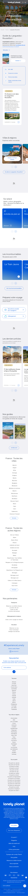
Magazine (14, 840)
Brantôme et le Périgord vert (15, 570)
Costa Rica (14, 687)
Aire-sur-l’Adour (14, 535)
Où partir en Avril (14, 768)
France (14, 12)
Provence (14, 740)
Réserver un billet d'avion (14, 860)
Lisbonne (14, 725)
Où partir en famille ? (14, 788)
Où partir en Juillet (14, 773)
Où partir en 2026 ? (14, 790)
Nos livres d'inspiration (14, 830)
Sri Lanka (14, 707)
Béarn (14, 555)
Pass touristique (14, 629)
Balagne (14, 553)
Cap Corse (15, 585)
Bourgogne (15, 567)
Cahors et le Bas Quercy (14, 580)
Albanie (14, 682)
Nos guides (14, 825)
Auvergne (14, 550)
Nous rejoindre (14, 863)
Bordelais (14, 565)
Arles (14, 470)
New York (14, 735)
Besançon (14, 485)
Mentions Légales (7, 889)
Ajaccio (14, 465)
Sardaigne (14, 744)
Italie (14, 699)
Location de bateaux (14, 611)
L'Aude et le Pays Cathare (12, 158)
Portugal (14, 706)
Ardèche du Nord (14, 545)
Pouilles (14, 738)
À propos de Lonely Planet (14, 854)
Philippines (14, 704)
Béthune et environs (14, 488)
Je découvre (14, 447)
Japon (14, 700)
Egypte (14, 690)
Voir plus (5, 50)
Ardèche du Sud (14, 547)
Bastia (14, 478)
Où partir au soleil (14, 787)
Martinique (14, 732)
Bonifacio (14, 496)
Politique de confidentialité (17, 889)
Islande (14, 697)
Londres (14, 726)
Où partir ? (14, 837)
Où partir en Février (14, 764)
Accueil (2, 29)
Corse (14, 723)
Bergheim (14, 483)
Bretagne (14, 572)
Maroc (14, 702)
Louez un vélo (14, 609)
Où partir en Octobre (14, 778)
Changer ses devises (14, 631)
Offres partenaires (14, 849)
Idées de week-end (14, 843)
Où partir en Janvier (14, 763)
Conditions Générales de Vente (9, 892)
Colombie (14, 688)
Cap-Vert (14, 685)
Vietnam (14, 754)
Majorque (14, 730)
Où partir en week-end (14, 783)
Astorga (14, 473)
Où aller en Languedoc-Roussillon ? (14, 172)
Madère (14, 752)
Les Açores (14, 747)
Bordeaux (14, 498)
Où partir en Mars (14, 766)
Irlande (14, 695)
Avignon (14, 475)
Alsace (15, 542)
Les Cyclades (14, 721)
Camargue (14, 583)
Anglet (14, 467)
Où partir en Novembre (14, 780)
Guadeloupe (14, 728)
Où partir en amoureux (14, 785)
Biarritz (15, 491)
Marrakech (14, 733)
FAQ (14, 846)
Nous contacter (14, 866)
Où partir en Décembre (14, 782)
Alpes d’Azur (14, 540)
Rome (14, 742)
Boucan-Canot (15, 501)
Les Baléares (14, 749)
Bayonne (14, 480)
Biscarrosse (14, 493)
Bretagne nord (15, 575)
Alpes (14, 537)
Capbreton (15, 511)
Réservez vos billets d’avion (14, 606)
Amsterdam (14, 718)
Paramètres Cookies (21, 892)
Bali (14, 720)
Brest (14, 503)
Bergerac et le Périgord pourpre (14, 562)
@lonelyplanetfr (15, 651)
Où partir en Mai (14, 770)
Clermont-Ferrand (15, 514)
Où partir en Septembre (14, 776)
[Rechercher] (22, 2)
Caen (14, 506)
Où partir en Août (14, 775)
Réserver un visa (14, 628)
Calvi (14, 509)
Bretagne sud (14, 578)
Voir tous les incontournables (14, 288)
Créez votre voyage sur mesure (14, 619)
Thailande (14, 709)
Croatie (14, 683)
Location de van (14, 607)
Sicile (14, 745)
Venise (14, 750)
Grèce (14, 694)
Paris (14, 737)
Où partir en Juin (14, 771)
